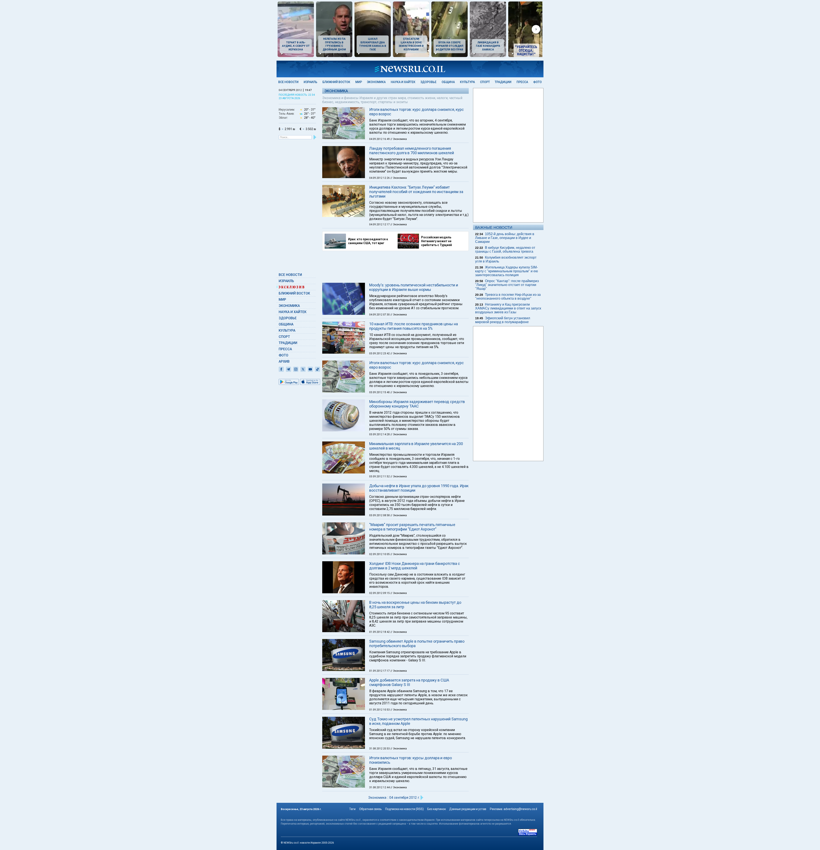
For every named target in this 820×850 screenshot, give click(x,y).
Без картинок (436, 809)
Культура (467, 82)
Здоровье (428, 82)
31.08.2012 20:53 (379, 748)
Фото (537, 82)
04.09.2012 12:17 (379, 224)
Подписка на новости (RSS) (404, 809)
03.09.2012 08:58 (379, 515)
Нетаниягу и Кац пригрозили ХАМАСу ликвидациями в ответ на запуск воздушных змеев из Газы (508, 308)
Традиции (503, 82)
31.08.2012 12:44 (379, 787)
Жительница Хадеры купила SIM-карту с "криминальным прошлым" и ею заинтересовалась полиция (506, 271)
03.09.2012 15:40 (379, 392)
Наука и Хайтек (403, 82)
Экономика (376, 82)
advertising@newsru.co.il (520, 809)
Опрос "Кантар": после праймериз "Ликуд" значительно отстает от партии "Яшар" (507, 284)
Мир (358, 82)
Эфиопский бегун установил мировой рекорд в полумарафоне (502, 320)
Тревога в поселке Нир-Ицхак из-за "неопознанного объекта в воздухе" (508, 296)
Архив (284, 361)
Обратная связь (370, 809)
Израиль (310, 82)
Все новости (288, 82)
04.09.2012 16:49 (379, 139)
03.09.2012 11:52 (379, 476)
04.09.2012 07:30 (379, 314)
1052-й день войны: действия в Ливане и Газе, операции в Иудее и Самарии (504, 237)
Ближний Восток (336, 82)
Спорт (485, 82)
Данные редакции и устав (467, 809)
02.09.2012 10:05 (379, 554)
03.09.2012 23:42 (379, 353)
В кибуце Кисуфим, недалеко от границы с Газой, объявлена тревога (505, 249)
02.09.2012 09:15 (379, 593)
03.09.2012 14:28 (379, 434)
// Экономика (398, 139)
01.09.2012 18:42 (379, 631)
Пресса (522, 82)
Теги (352, 809)
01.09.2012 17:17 (379, 670)
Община (448, 82)
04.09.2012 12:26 (379, 177)
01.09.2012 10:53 (379, 709)
